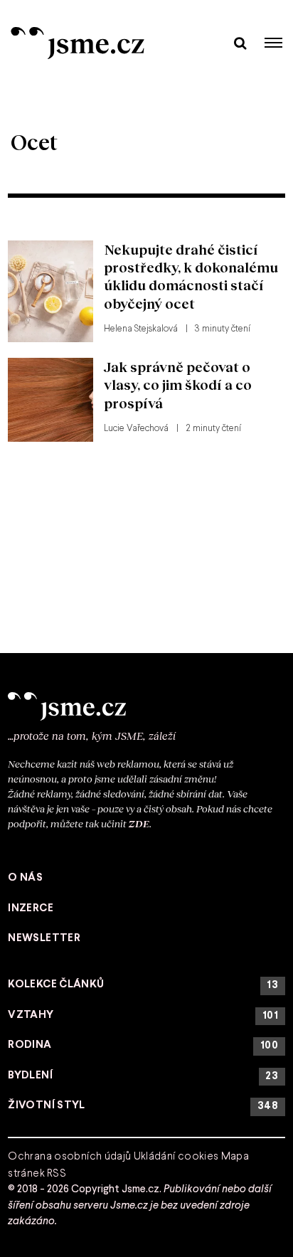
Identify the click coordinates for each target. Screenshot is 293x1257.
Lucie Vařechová (136, 429)
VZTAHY (143, 1015)
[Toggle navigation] (274, 42)
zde (139, 823)
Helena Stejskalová (141, 329)
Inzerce (30, 908)
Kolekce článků (143, 985)
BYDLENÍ (143, 1076)
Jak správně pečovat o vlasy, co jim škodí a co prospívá (178, 385)
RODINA (143, 1045)
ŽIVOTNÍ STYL (143, 1105)
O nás (25, 878)
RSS (56, 1174)
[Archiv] (240, 42)
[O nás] (146, 706)
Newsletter (44, 938)
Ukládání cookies (176, 1157)
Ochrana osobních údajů (69, 1157)
